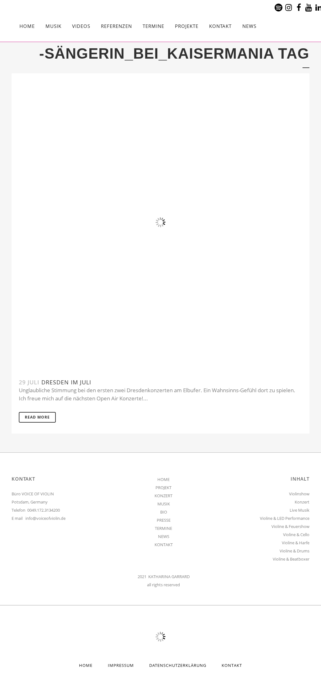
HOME (163, 479)
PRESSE (164, 520)
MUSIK (163, 504)
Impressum (121, 665)
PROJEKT (163, 487)
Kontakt (232, 665)
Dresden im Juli (66, 382)
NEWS (163, 536)
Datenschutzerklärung (177, 665)
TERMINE (163, 528)
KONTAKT (164, 544)
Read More (37, 417)
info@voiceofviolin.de (45, 518)
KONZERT (163, 495)
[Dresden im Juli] (160, 222)
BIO (163, 512)
